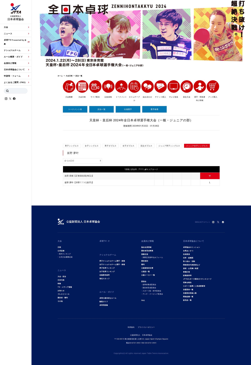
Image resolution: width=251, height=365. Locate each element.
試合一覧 (101, 109)
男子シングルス (72, 146)
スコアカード (152, 169)
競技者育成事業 (147, 251)
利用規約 (131, 327)
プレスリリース (64, 294)
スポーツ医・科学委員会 (152, 291)
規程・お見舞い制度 (190, 268)
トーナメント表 (75, 109)
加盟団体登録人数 (190, 293)
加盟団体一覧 (188, 289)
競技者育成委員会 (149, 288)
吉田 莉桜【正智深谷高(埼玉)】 (79, 176)
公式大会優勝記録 (66, 257)
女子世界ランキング (107, 271)
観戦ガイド (103, 302)
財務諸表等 (187, 275)
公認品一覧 (145, 271)
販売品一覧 (187, 300)
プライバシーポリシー (146, 327)
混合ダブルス (146, 146)
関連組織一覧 (188, 297)
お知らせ (61, 291)
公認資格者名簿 (147, 268)
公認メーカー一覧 (148, 275)
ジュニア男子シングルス (169, 146)
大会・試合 (62, 276)
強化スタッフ (104, 279)
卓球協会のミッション (191, 247)
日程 (59, 247)
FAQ (143, 300)
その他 (60, 301)
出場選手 (128, 109)
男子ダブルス (110, 146)
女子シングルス (92, 146)
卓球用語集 (103, 305)
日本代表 (61, 280)
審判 (143, 264)
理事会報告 (187, 282)
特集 (59, 283)
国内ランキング (65, 254)
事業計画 (186, 272)
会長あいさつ (188, 251)
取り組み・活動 (189, 261)
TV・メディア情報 (65, 287)
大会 (6, 27)
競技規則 (144, 261)
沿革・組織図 (188, 258)
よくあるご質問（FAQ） (15, 82)
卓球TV (15, 42)
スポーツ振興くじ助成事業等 (194, 286)
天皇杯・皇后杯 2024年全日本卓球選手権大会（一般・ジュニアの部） (141, 120)
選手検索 (154, 109)
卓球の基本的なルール (107, 298)
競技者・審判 (63, 298)
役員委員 (186, 254)
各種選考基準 (104, 275)
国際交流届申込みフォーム (153, 257)
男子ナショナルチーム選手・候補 (112, 261)
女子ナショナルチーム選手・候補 (112, 264)
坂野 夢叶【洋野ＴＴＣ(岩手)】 (79, 182)
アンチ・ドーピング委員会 (153, 294)
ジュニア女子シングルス (197, 146)
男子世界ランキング (107, 268)
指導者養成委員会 (149, 285)
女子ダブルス (128, 146)
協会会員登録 (146, 247)
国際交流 (144, 254)
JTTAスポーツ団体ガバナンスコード (197, 279)
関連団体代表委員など (191, 265)
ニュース (8, 33)
